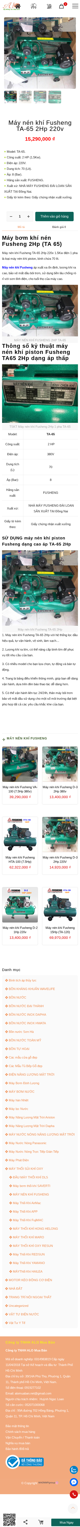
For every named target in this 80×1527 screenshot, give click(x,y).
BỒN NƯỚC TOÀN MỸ (25, 1040)
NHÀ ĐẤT (15, 1288)
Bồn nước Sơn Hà (21, 1031)
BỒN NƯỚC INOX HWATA (27, 1023)
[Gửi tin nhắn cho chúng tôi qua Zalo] (74, 1473)
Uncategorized (18, 1305)
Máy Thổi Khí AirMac (27, 1203)
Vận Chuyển (14, 1437)
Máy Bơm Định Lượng (24, 1083)
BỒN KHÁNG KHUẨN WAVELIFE (32, 989)
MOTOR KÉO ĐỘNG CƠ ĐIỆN (30, 1280)
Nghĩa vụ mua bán (18, 1443)
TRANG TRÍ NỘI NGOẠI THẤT (30, 1297)
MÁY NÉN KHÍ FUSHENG (27, 738)
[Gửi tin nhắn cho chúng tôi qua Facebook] (74, 1482)
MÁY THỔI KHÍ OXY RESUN (33, 1245)
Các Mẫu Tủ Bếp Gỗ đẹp (25, 1066)
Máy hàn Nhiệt (18, 1100)
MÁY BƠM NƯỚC (21, 1091)
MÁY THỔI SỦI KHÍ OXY (26, 1168)
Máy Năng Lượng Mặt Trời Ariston (32, 1117)
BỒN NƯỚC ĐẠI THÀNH (26, 1006)
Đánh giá (59, 227)
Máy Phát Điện (19, 1160)
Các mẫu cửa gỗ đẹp (23, 1057)
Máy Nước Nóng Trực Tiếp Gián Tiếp (34, 1151)
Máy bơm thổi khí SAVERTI (31, 1186)
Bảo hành (12, 1449)
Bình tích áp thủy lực (23, 980)
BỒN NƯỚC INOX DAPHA (27, 1014)
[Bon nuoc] (33, 6)
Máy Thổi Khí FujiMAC (28, 1220)
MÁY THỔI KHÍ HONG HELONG (35, 1228)
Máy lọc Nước (18, 1108)
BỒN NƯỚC (17, 997)
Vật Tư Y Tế (17, 1323)
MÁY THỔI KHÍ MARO (28, 1237)
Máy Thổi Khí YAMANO (29, 1263)
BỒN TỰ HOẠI (19, 1049)
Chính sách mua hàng (20, 1431)
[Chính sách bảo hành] (22, 1437)
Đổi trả (24, 1449)
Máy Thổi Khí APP (25, 1211)
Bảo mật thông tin (17, 1426)
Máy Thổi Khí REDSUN (29, 1254)
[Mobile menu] (74, 6)
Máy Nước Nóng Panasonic (28, 1143)
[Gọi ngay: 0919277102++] (74, 1494)
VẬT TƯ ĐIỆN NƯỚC (24, 1314)
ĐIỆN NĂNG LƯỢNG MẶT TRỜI (31, 1074)
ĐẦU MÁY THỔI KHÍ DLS (30, 1177)
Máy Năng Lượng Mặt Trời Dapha (31, 1126)
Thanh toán (32, 1437)
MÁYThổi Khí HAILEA (27, 1271)
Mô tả (21, 227)
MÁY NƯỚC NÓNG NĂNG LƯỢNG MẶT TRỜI (42, 1134)
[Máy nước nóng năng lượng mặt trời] (49, 6)
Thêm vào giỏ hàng (54, 216)
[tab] (21, 227)
